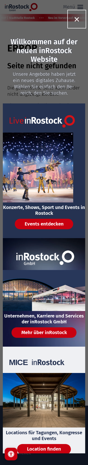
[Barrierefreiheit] (11, 454)
